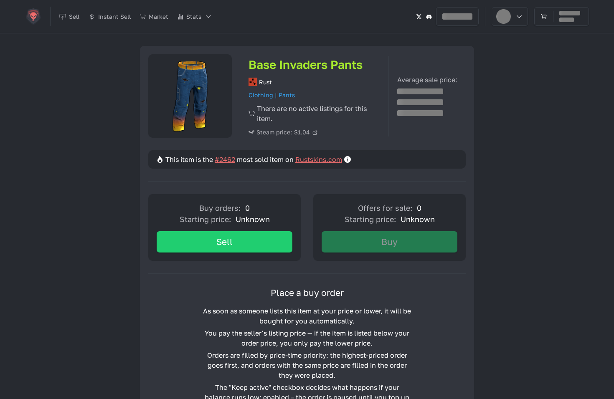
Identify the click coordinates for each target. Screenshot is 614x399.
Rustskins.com (318, 159)
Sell (224, 241)
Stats (193, 16)
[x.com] (419, 16)
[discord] (429, 16)
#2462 (225, 159)
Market (158, 16)
